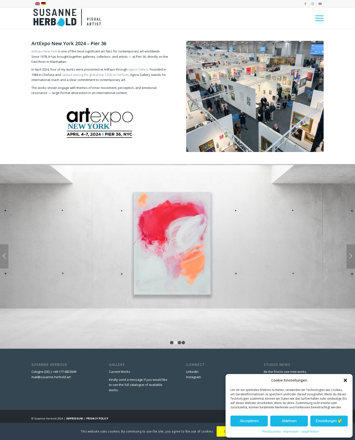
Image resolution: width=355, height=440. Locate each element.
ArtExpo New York (44, 51)
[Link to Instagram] (312, 3)
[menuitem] (318, 18)
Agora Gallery (138, 69)
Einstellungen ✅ (329, 421)
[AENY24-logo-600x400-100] (100, 122)
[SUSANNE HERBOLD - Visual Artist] (67, 18)
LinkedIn (192, 371)
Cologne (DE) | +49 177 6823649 (53, 371)
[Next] (351, 256)
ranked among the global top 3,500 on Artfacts (95, 74)
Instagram (193, 377)
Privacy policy (271, 431)
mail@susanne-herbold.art (51, 377)
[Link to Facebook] (305, 3)
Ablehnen (289, 421)
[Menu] (318, 18)
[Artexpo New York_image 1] (255, 96)
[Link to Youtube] (320, 3)
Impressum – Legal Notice (301, 431)
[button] (345, 380)
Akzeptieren (249, 421)
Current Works (119, 371)
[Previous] (4, 256)
